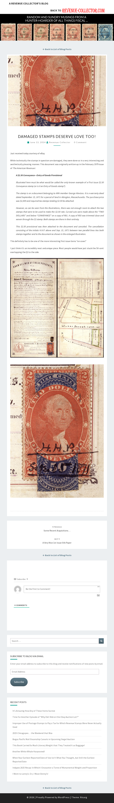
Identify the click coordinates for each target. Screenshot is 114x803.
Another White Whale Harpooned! (29, 751)
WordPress (64, 797)
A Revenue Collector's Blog (28, 3)
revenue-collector (59, 142)
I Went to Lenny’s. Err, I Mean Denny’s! (30, 773)
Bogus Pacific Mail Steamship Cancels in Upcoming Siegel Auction (44, 739)
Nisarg (83, 797)
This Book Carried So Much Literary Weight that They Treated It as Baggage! (49, 745)
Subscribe (19, 681)
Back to (55, 10)
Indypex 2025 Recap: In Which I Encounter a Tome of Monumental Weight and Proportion (55, 767)
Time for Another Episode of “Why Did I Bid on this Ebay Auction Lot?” (46, 717)
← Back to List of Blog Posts (57, 49)
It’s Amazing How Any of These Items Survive (34, 710)
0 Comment (80, 142)
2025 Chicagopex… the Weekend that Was (32, 733)
